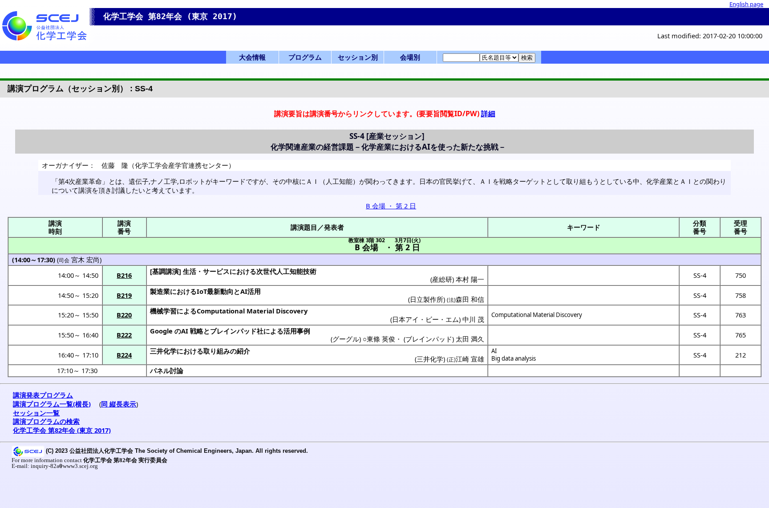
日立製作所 (426, 299)
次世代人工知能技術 (286, 271)
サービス (216, 271)
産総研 (442, 279)
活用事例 (296, 330)
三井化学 (163, 350)
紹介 (243, 350)
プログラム (305, 57)
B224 (124, 354)
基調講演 (165, 271)
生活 (189, 271)
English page (746, 4)
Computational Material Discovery (536, 315)
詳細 (488, 113)
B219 (124, 295)
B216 (124, 275)
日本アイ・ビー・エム (425, 319)
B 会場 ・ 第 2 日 (391, 205)
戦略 (196, 330)
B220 (124, 314)
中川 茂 (473, 319)
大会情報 (252, 57)
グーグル (345, 338)
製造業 (160, 291)
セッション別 (358, 57)
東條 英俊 (381, 338)
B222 (124, 334)
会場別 (410, 57)
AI (494, 351)
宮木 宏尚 (85, 259)
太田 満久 (470, 338)
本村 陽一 (470, 279)
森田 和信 (470, 299)
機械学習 (163, 310)
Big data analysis (513, 358)
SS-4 (699, 275)
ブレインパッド (233, 330)
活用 (254, 291)
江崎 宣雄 (470, 358)
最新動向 (220, 291)
